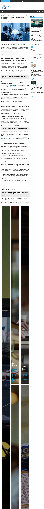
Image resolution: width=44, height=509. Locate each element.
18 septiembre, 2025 (24, 369)
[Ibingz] (2, 11)
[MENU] (43, 11)
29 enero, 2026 (33, 67)
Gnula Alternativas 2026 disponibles (18, 1)
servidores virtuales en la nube (9, 85)
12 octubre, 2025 (14, 364)
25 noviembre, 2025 (34, 84)
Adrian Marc (10, 21)
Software (15, 365)
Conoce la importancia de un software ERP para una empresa (25, 378)
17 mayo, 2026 (33, 27)
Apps (31, 62)
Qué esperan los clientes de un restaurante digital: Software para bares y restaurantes (15, 375)
